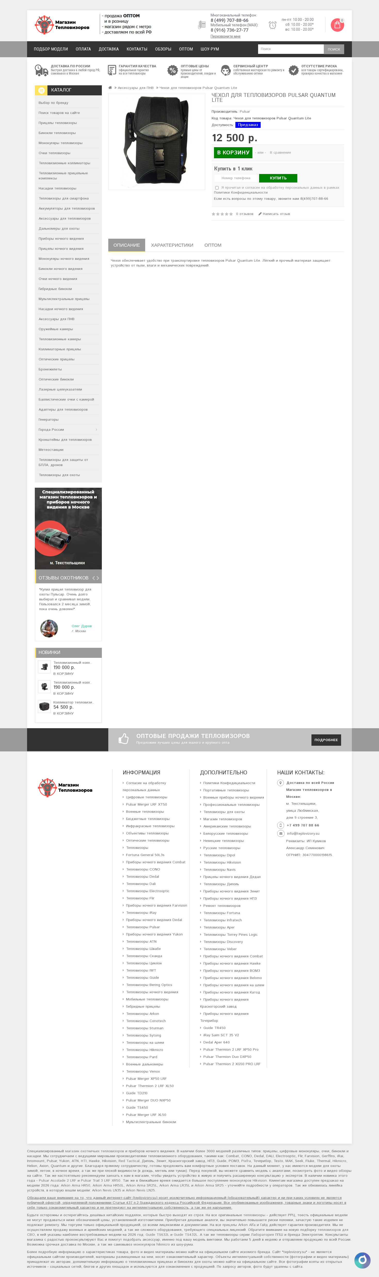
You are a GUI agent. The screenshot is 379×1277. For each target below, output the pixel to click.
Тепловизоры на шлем (145, 1042)
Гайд (264, 1225)
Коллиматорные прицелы (60, 349)
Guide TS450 (137, 1107)
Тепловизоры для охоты (59, 475)
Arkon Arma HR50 (75, 1185)
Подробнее (326, 740)
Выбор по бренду (53, 102)
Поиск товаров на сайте (59, 112)
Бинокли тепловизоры (57, 133)
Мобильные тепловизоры (147, 999)
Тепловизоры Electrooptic (147, 891)
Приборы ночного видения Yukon (154, 934)
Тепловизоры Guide (142, 977)
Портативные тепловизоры (226, 790)
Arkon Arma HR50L (108, 1185)
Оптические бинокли (56, 379)
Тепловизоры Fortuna (221, 913)
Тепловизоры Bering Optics (149, 985)
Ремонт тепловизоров (222, 905)
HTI (84, 1161)
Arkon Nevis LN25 (140, 1190)
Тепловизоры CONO (143, 869)
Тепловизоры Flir (140, 898)
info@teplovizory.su (303, 833)
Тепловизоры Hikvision (222, 862)
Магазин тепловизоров (222, 819)
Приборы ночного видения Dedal (154, 920)
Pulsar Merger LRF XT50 (146, 804)
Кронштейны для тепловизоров (65, 439)
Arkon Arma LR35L (174, 1185)
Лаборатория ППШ (267, 1234)
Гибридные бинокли (55, 289)
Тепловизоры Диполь (221, 884)
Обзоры (163, 49)
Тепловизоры (137, 847)
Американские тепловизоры (227, 826)
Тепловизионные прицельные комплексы (63, 176)
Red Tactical (129, 1161)
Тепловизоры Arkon (142, 1013)
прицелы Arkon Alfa (239, 1225)
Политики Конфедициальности (229, 783)
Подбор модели (51, 49)
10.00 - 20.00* (302, 24)
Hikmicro (339, 1161)
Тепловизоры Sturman (144, 1028)
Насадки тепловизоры (57, 188)
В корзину (63, 673)
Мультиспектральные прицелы (64, 299)
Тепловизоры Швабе (143, 948)
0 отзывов (244, 214)
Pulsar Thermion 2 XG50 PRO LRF (232, 1064)
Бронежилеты (50, 369)
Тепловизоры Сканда (144, 956)
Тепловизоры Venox (143, 1071)
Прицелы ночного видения (61, 248)
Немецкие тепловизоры (223, 840)
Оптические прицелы (57, 359)
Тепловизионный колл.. (72, 662)
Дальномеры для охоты (59, 228)
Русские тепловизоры (221, 848)
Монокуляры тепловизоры (61, 143)
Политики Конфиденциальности (241, 192)
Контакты (137, 49)
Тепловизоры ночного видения (152, 992)
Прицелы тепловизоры (58, 123)
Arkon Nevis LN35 (106, 1190)
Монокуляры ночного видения (64, 258)
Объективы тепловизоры (147, 833)
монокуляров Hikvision (248, 1180)
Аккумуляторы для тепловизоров (67, 208)
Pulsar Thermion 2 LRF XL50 (150, 1086)
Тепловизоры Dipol (219, 855)
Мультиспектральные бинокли (151, 1122)
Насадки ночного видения (61, 309)
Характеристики (172, 245)
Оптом (186, 49)
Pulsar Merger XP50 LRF (146, 1078)
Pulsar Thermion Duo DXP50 (227, 1056)
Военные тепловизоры (145, 811)
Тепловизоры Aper (219, 927)
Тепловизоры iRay (141, 912)
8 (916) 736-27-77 (229, 30)
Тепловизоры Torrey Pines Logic (230, 934)
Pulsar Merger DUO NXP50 (148, 1100)
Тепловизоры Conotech (146, 1021)
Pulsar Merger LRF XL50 (146, 1114)
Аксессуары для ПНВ (57, 319)
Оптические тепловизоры (147, 840)
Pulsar (245, 111)
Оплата (83, 49)
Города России (51, 429)
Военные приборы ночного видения (233, 797)
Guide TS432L (185, 1234)
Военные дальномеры (144, 1064)
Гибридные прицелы (143, 1006)
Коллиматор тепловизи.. (73, 702)
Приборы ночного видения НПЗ (230, 898)
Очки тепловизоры (54, 153)
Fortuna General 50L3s (145, 855)
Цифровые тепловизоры (146, 797)
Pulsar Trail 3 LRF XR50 (100, 1180)
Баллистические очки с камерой (66, 399)
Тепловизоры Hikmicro (144, 1049)
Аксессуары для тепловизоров (65, 218)
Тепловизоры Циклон (144, 963)
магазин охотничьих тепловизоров (94, 1151)
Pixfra (246, 1161)
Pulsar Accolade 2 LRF (57, 1180)
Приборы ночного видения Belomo (232, 978)
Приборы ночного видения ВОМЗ (231, 970)
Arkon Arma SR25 (209, 1185)
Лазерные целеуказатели (60, 389)
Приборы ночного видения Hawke (232, 963)
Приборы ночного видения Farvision (156, 905)
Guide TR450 (214, 1028)
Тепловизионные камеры (60, 339)
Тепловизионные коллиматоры (64, 163)
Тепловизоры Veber (220, 949)
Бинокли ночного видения (61, 268)
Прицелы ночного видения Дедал (232, 877)
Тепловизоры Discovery (223, 941)
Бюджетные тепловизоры (148, 819)
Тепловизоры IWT (141, 970)
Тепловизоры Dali (141, 883)
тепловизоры (254, 1215)
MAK (289, 1161)
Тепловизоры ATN (141, 941)
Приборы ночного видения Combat (156, 862)
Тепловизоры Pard (141, 1057)
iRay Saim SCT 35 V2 (221, 1035)
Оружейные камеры (56, 329)
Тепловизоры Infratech (222, 920)
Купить (278, 178)
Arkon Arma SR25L (141, 1185)
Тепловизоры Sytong (143, 1035)
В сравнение (280, 152)
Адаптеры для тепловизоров (63, 409)
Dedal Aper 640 (216, 1042)
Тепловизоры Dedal (142, 876)
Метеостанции (51, 449)
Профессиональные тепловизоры (231, 804)
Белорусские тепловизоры (225, 833)
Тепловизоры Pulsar (143, 927)
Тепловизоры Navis (219, 869)
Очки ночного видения (58, 278)
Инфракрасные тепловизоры (150, 826)
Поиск (334, 49)
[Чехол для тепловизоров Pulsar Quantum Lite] (156, 141)
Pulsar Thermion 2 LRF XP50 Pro (231, 1049)
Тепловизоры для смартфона (64, 198)
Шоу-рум (210, 49)
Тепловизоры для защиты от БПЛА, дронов (63, 462)
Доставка (109, 49)
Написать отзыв (276, 214)
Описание (126, 245)
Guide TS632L (157, 1234)
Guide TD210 (136, 1093)
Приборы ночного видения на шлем (233, 985)
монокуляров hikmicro (152, 1244)
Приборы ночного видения (61, 238)
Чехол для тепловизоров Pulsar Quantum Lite (198, 87)
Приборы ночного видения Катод (231, 992)
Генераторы (49, 419)
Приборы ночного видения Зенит (231, 891)
